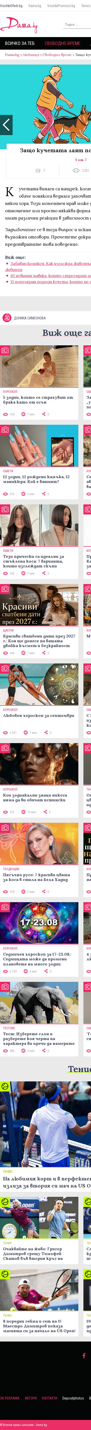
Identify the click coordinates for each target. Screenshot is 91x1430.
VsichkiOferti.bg (11, 6)
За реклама (9, 1398)
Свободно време (62, 43)
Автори (31, 1398)
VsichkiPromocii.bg (61, 6)
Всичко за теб (20, 43)
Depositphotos (73, 1398)
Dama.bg (35, 6)
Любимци (31, 54)
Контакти (49, 1398)
